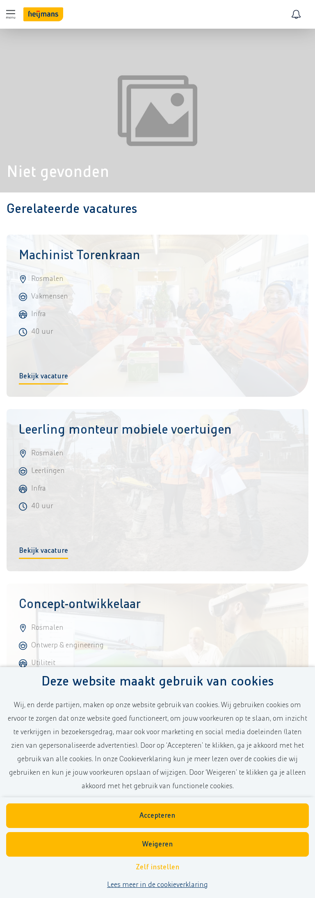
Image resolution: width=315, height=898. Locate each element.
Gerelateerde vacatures (72, 209)
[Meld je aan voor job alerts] (296, 14)
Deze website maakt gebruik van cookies (157, 681)
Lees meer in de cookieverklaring (157, 885)
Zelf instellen (158, 867)
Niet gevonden (58, 172)
